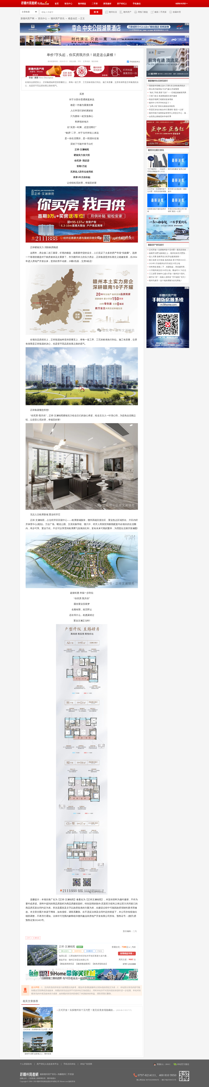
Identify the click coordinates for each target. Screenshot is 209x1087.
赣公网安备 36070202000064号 (147, 1080)
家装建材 (107, 3)
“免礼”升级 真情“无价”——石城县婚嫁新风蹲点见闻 (168, 92)
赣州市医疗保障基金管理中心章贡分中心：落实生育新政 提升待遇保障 (168, 113)
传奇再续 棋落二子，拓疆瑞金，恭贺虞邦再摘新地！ (168, 267)
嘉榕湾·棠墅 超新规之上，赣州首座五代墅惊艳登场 (168, 253)
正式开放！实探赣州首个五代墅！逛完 (37, 1029)
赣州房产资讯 (57, 18)
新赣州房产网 (27, 18)
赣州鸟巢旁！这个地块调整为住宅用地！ (165, 280)
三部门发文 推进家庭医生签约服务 (163, 96)
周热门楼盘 (143, 12)
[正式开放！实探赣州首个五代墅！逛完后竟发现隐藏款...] (38, 1027)
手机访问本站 (69, 1064)
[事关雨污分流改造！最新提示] (178, 187)
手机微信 (137, 3)
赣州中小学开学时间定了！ (160, 103)
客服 (163, 1064)
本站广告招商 (86, 1064)
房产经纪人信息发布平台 (48, 1064)
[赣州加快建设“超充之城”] (178, 167)
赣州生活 (113, 12)
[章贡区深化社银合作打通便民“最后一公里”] (178, 207)
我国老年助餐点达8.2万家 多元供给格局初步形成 (168, 86)
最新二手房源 (160, 12)
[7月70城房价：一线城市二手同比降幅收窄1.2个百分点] (157, 167)
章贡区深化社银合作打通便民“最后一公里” (166, 110)
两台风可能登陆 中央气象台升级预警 (164, 89)
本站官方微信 (183, 1064)
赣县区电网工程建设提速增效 (161, 99)
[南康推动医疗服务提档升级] (157, 207)
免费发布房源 (180, 4)
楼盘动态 (72, 18)
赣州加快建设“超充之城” (177, 169)
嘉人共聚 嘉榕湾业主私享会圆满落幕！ (165, 257)
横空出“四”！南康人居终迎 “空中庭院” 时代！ (168, 277)
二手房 (95, 3)
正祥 (28, 938)
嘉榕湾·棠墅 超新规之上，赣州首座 (38, 1054)
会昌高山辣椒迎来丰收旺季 (160, 116)
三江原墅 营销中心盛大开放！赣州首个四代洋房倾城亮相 (168, 274)
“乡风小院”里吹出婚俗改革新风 (162, 106)
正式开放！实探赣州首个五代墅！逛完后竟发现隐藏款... (86, 1010)
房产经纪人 (122, 3)
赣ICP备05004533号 (169, 1080)
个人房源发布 (26, 1064)
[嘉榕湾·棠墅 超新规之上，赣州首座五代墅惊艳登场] (38, 1052)
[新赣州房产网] (35, 4)
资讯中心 (68, 3)
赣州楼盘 (82, 3)
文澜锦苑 (36, 938)
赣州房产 (127, 12)
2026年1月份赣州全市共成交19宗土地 (164, 263)
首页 (57, 3)
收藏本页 (177, 12)
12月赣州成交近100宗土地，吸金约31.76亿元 (167, 270)
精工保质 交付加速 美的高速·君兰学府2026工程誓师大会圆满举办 (168, 260)
